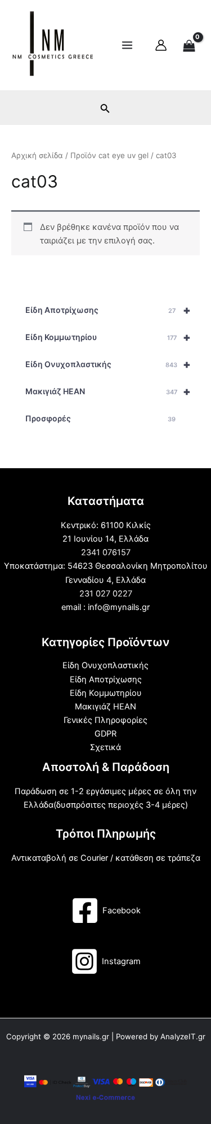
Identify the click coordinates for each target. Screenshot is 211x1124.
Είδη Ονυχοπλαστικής (108, 364)
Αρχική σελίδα (37, 155)
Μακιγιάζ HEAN (108, 391)
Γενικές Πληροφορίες (105, 720)
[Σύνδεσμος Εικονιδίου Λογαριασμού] (161, 45)
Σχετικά (105, 747)
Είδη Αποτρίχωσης (108, 310)
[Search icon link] (105, 110)
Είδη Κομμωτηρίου (108, 337)
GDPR (105, 734)
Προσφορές (100, 418)
